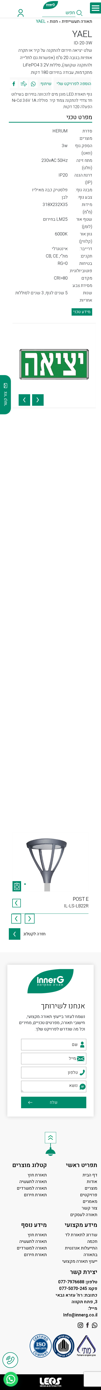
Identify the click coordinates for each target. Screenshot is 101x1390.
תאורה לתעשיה (33, 1181)
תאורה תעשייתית (77, 21)
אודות (92, 1181)
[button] (10, 1379)
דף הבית (90, 1175)
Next (24, 397)
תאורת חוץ (37, 1175)
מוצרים (91, 1188)
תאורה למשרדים (32, 1188)
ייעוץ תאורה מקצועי (79, 1261)
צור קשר (89, 1208)
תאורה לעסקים (83, 1214)
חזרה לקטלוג (33, 934)
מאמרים (90, 1201)
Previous (38, 397)
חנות (54, 21)
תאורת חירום (35, 1195)
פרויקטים (88, 1195)
